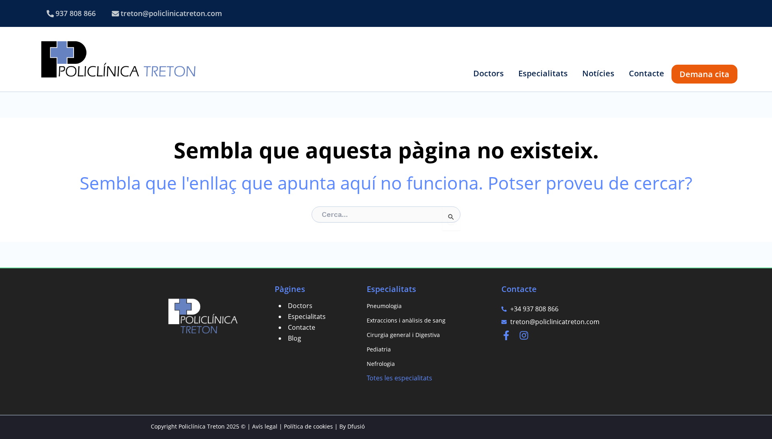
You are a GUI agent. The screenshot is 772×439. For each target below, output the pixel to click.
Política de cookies (308, 426)
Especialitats (307, 316)
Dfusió (356, 426)
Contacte (301, 327)
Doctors (300, 305)
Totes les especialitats (399, 378)
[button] (488, 73)
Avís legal (264, 426)
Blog (294, 338)
